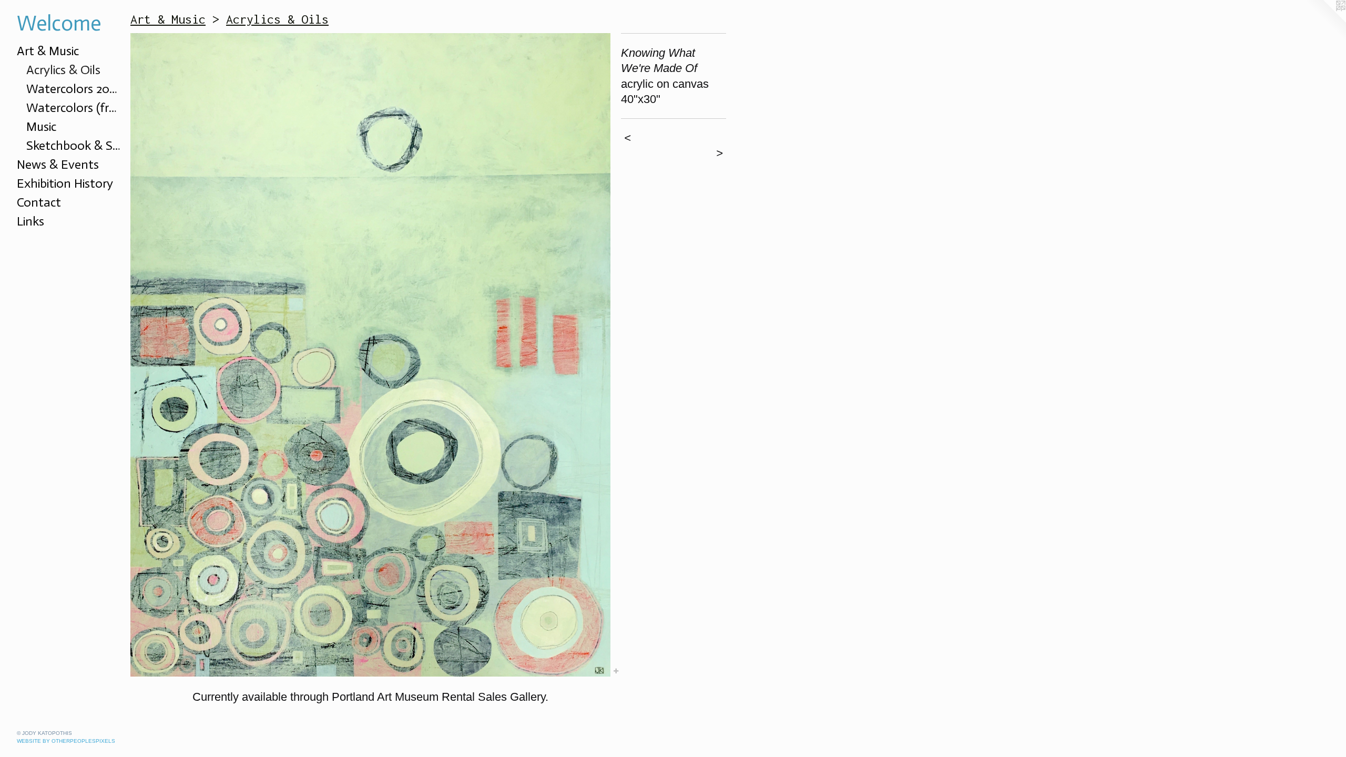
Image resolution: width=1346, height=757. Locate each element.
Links (30, 221)
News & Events (58, 164)
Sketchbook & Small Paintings (74, 145)
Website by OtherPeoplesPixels (66, 741)
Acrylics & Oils (63, 69)
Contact (39, 202)
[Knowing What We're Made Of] (370, 355)
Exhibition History (65, 183)
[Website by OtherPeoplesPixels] (1325, 21)
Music (41, 126)
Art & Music (48, 50)
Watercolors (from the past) (74, 107)
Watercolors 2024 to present (74, 88)
